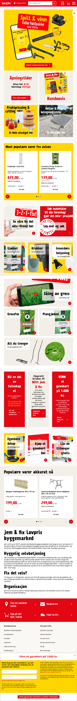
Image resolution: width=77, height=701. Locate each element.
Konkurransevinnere (47, 642)
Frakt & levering (9, 646)
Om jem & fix (44, 638)
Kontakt (7, 638)
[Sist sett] (74, 13)
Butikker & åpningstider (12, 630)
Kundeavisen (8, 634)
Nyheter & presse (46, 630)
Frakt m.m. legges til (14, 181)
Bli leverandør (45, 650)
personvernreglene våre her (52, 672)
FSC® (42, 646)
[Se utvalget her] (21, 120)
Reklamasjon (8, 650)
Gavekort (7, 642)
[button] (36, 196)
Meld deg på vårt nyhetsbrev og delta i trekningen (38, 697)
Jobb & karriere (45, 634)
